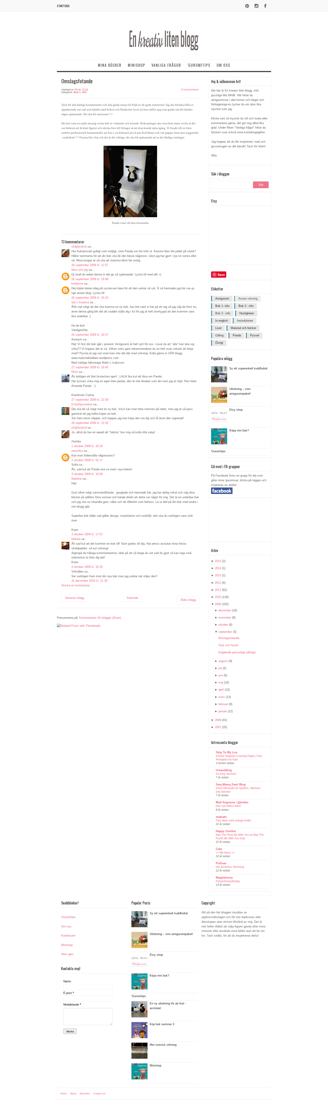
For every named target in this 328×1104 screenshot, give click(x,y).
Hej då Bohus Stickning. (230, 867)
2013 (218, 575)
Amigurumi (222, 298)
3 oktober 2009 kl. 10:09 (87, 474)
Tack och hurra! (228, 645)
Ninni (74, 371)
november (224, 617)
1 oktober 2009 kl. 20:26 (87, 446)
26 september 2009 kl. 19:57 (89, 334)
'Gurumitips (198, 65)
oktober (223, 624)
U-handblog (224, 770)
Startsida (63, 6)
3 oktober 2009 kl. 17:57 (87, 534)
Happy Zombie (226, 831)
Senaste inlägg (74, 598)
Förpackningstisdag (228, 881)
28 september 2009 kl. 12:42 (89, 423)
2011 (218, 590)
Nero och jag (79, 269)
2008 (218, 720)
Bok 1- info (80, 92)
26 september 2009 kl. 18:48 (89, 279)
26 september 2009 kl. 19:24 (89, 297)
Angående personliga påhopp (236, 652)
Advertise (85, 1093)
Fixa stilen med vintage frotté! (233, 820)
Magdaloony (224, 877)
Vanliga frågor (166, 65)
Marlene (76, 478)
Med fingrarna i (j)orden (232, 802)
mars (221, 697)
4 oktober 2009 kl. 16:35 (87, 567)
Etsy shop (236, 409)
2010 (218, 597)
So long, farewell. (226, 773)
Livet (218, 328)
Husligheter (246, 313)
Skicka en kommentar (75, 585)
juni (220, 675)
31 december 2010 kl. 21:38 (89, 580)
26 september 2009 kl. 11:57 (89, 265)
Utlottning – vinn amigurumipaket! (171, 934)
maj (220, 682)
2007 (218, 727)
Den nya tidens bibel (228, 806)
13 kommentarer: (190, 89)
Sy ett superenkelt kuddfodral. (248, 368)
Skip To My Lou (226, 752)
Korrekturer (68, 935)
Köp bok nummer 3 (162, 1024)
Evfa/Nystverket (81, 404)
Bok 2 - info (246, 306)
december (224, 610)
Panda (237, 335)
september (225, 631)
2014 (218, 568)
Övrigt (219, 342)
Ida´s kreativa (80, 302)
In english (221, 320)
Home (63, 1093)
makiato (221, 817)
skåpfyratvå (79, 246)
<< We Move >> (225, 852)
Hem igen (67, 954)
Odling (219, 335)
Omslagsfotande (228, 638)
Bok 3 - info (222, 313)
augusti (223, 661)
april (221, 689)
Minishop (136, 65)
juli (220, 668)
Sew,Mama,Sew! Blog (231, 784)
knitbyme (77, 283)
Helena (75, 539)
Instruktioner (245, 320)
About (73, 1093)
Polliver (221, 863)
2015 (218, 561)
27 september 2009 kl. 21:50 (89, 399)
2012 (218, 582)
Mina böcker (110, 65)
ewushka (77, 450)
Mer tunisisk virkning (163, 1044)
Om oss (223, 65)
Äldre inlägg (188, 600)
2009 (218, 604)
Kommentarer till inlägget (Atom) (100, 617)
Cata (219, 849)
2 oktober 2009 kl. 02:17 (87, 460)
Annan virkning (247, 298)
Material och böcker (243, 328)
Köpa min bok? (239, 430)
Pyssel (254, 335)
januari (222, 711)
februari (223, 704)
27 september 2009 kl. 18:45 (89, 367)
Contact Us (99, 1093)
